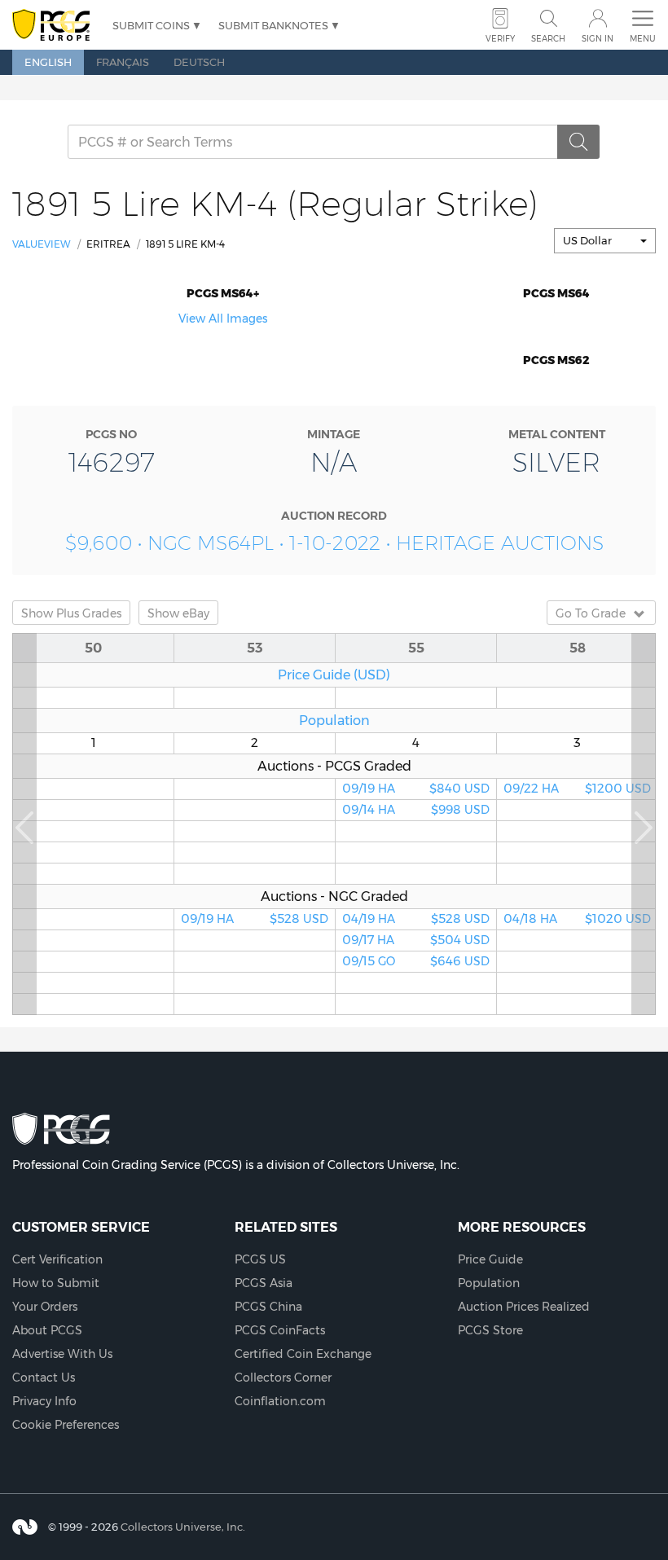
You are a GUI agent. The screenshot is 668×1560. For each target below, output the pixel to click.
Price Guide (490, 1259)
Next (643, 824)
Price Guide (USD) (334, 674)
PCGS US (260, 1259)
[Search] (578, 142)
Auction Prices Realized (524, 1306)
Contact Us (43, 1377)
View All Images (222, 318)
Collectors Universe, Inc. (183, 1526)
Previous (24, 824)
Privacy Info (44, 1401)
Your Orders (44, 1306)
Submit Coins (151, 25)
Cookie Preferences (65, 1424)
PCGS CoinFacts (280, 1330)
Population (334, 720)
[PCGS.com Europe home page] (54, 26)
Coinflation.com (280, 1401)
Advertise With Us (62, 1354)
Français (122, 61)
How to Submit (55, 1283)
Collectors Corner (283, 1377)
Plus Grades (71, 613)
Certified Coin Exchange (303, 1354)
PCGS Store (490, 1330)
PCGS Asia (263, 1283)
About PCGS (47, 1330)
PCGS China (268, 1306)
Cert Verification (57, 1259)
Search (548, 38)
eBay (178, 613)
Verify (500, 38)
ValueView (41, 244)
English (48, 61)
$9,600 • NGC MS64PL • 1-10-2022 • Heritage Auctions (334, 543)
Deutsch (199, 61)
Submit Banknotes (273, 25)
